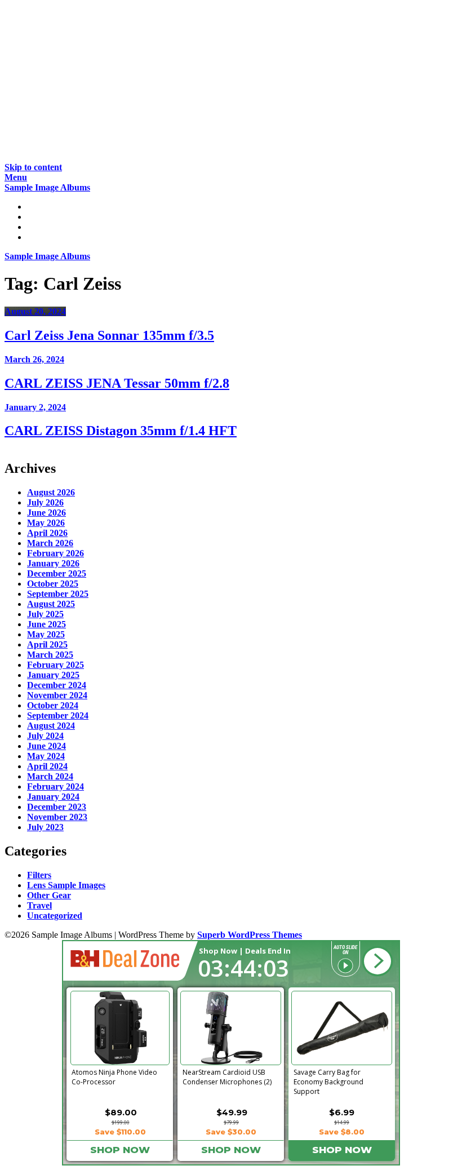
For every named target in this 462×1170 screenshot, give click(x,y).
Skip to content (33, 167)
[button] (377, 961)
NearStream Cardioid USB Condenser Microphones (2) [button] (227, 1077)
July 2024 (45, 736)
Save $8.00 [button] (342, 1131)
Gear (36, 227)
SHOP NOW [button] (120, 1149)
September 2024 (57, 715)
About (39, 237)
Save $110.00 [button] (120, 1131)
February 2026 (55, 553)
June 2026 (46, 512)
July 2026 (45, 502)
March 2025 (50, 654)
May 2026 (46, 523)
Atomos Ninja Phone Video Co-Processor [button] (114, 1077)
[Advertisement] (231, 83)
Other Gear (49, 895)
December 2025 (56, 573)
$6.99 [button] (341, 1112)
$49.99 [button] (231, 1112)
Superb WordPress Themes (249, 934)
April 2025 (47, 644)
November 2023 (57, 817)
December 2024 (56, 685)
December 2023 (56, 807)
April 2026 (47, 533)
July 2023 (45, 827)
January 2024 (53, 796)
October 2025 (52, 583)
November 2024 (57, 695)
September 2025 (57, 594)
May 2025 (46, 634)
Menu (16, 177)
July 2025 (45, 614)
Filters (39, 875)
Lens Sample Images (66, 885)
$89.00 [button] (121, 1112)
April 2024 (47, 766)
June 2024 (46, 746)
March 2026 (50, 543)
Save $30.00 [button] (231, 1131)
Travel (39, 905)
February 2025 (55, 665)
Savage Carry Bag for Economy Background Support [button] (328, 1079)
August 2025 (51, 604)
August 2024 (51, 725)
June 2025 (46, 624)
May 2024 (46, 756)
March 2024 (50, 776)
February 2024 (55, 786)
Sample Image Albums (47, 187)
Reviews (43, 216)
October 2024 (52, 705)
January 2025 (53, 675)
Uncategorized (54, 915)
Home (38, 206)
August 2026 (51, 492)
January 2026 (53, 563)
